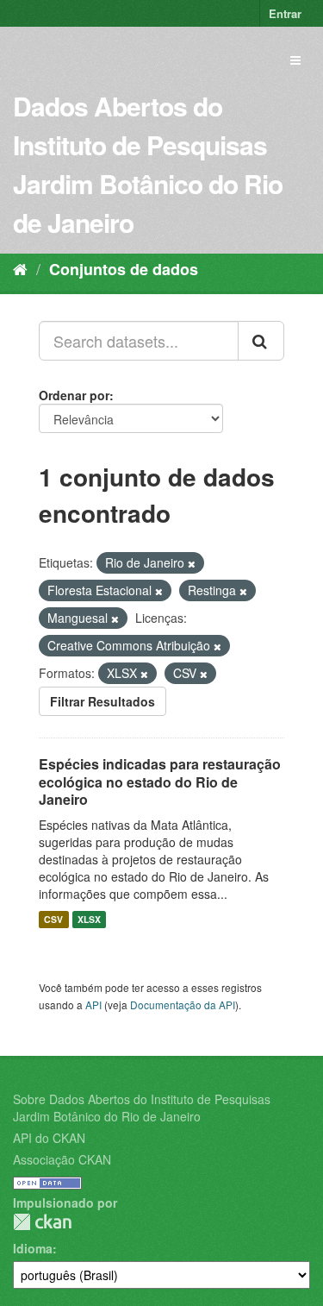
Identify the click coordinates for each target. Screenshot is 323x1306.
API (93, 1004)
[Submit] (261, 341)
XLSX (89, 919)
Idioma (33, 1248)
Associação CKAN (62, 1159)
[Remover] (192, 563)
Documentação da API (182, 1004)
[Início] (20, 268)
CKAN (42, 1222)
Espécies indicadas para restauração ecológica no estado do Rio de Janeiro (160, 782)
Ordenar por (74, 395)
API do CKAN (49, 1137)
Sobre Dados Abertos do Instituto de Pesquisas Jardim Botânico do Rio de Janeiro (141, 1107)
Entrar (285, 13)
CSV (53, 919)
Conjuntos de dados (123, 269)
